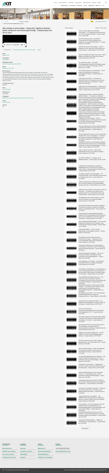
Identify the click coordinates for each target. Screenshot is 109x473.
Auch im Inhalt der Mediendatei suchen (13, 23)
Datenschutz (78, 2)
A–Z (103, 5)
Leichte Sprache (62, 2)
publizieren (104, 21)
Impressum (71, 2)
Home (55, 2)
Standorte (22, 457)
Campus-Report (7, 89)
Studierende (64, 5)
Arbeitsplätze (23, 454)
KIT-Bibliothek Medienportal (23, 16)
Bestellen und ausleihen (9, 451)
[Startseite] (106, 5)
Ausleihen (79, 5)
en (106, 2)
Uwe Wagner (6, 59)
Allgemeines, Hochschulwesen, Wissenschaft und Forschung (18, 98)
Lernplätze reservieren (26, 451)
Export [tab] (39, 49)
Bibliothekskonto (7, 448)
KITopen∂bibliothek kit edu (63, 451)
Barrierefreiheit (87, 2)
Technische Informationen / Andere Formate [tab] (24, 49)
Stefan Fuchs (6, 55)
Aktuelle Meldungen (43, 454)
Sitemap (94, 2)
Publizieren (91, 5)
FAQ (92, 21)
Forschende (72, 5)
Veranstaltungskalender (44, 451)
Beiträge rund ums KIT (8, 68)
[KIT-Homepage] (6, 4)
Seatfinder (23, 448)
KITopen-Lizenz (6, 102)
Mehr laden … (85, 428)
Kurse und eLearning (8, 454)
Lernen (85, 5)
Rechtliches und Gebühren (45, 457)
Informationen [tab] (7, 49)
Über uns (98, 5)
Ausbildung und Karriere (9, 457)
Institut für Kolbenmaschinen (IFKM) (12, 64)
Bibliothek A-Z (42, 448)
